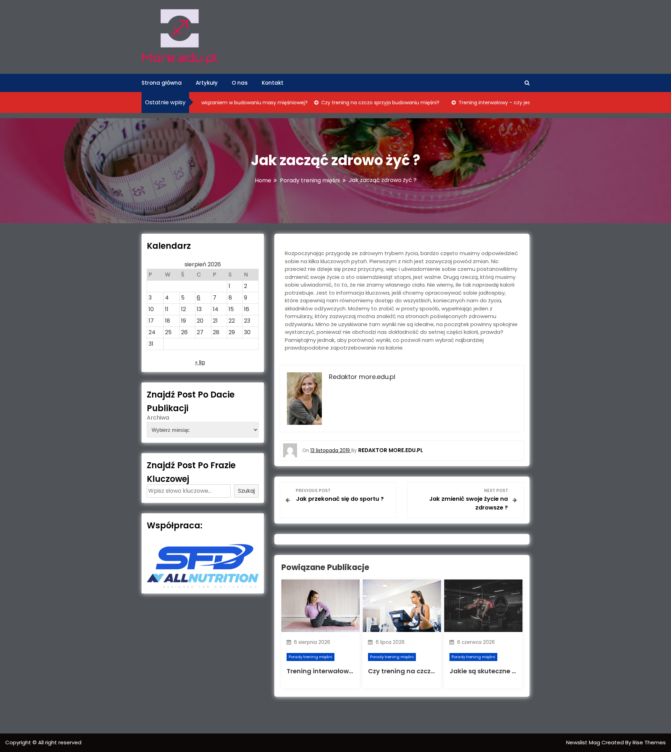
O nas (240, 82)
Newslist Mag (583, 742)
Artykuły (207, 82)
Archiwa (158, 418)
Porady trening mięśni (310, 657)
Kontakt (272, 82)
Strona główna (162, 82)
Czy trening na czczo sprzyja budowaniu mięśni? (364, 102)
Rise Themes (649, 742)
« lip (200, 362)
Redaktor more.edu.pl (390, 450)
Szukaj (246, 491)
